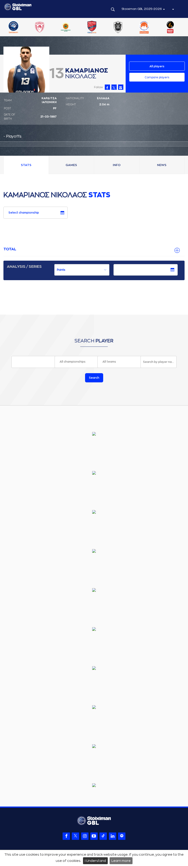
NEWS (161, 165)
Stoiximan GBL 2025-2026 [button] (142, 8)
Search (94, 377)
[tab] (94, 249)
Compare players (157, 77)
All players (156, 66)
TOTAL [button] (9, 249)
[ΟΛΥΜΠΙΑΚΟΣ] (39, 27)
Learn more (121, 860)
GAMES (71, 165)
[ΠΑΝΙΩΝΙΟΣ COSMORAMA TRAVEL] (92, 27)
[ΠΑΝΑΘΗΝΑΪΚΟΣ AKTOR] (66, 27)
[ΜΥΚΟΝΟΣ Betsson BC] (13, 27)
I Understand (95, 860)
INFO (117, 165)
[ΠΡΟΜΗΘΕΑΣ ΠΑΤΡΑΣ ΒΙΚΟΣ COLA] (170, 27)
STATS (26, 165)
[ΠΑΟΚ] (118, 27)
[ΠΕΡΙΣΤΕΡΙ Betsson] (144, 27)
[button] (172, 9)
